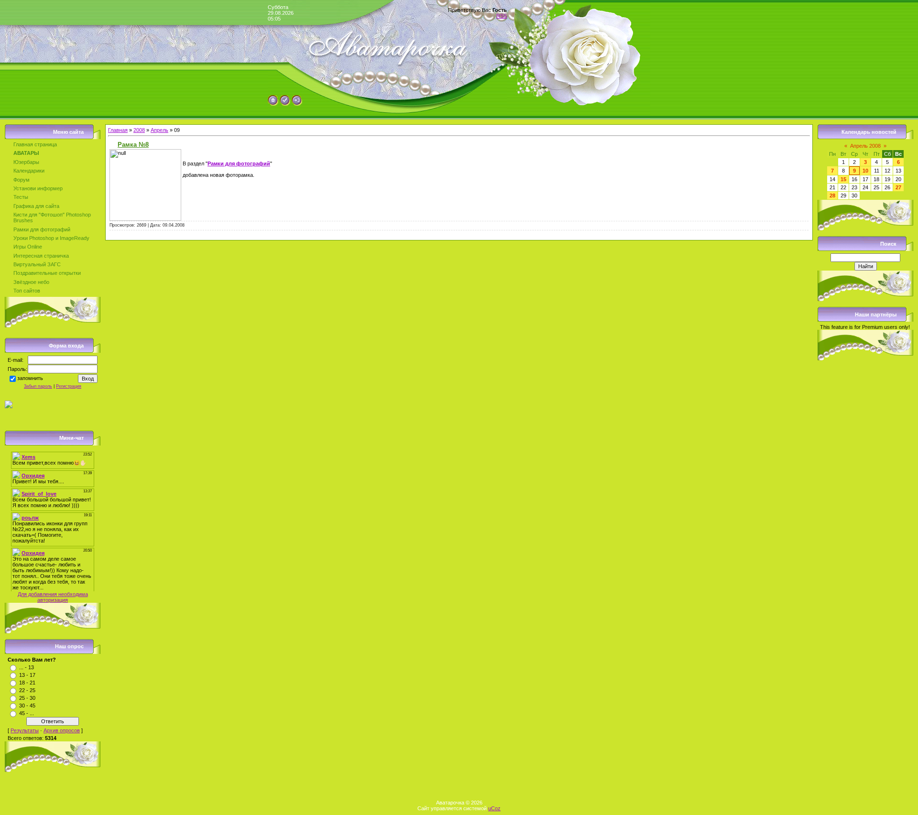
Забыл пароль (38, 386)
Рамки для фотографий (41, 229)
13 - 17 (27, 675)
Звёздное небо (31, 282)
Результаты (25, 730)
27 (898, 187)
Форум (21, 180)
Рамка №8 (133, 144)
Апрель (159, 130)
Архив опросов (62, 730)
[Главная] (273, 104)
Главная (118, 130)
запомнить (30, 378)
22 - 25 (27, 690)
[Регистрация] (285, 104)
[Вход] (297, 104)
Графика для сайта (36, 206)
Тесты (20, 197)
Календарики (28, 171)
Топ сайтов (26, 290)
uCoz (494, 808)
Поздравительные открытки (47, 273)
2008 (139, 130)
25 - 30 (27, 698)
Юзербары (26, 162)
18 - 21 (27, 682)
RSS (501, 16)
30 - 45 (27, 705)
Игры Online (27, 247)
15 (843, 179)
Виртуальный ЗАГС (37, 264)
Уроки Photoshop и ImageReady (51, 238)
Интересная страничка (41, 256)
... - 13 (26, 667)
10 (865, 171)
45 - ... (26, 713)
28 (832, 195)
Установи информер (38, 188)
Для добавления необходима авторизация (53, 597)
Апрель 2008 (865, 146)
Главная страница (35, 144)
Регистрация (68, 386)
